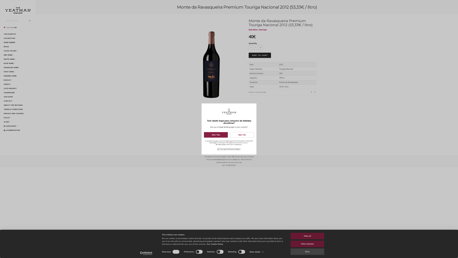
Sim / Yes (216, 135)
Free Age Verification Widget (230, 149)
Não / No (242, 135)
